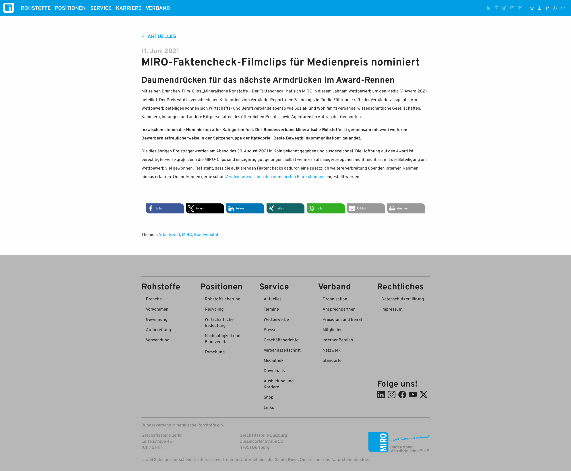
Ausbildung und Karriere (279, 383)
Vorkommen (157, 309)
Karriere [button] (128, 8)
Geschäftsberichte (281, 339)
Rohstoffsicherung (222, 298)
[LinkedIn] (488, 8)
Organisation (335, 298)
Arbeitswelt (169, 234)
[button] (165, 208)
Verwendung (158, 339)
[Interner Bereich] (555, 8)
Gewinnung (157, 319)
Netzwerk (332, 350)
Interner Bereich (338, 339)
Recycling (214, 309)
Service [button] (101, 8)
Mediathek (273, 360)
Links (269, 407)
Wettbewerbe (276, 319)
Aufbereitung (158, 329)
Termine (271, 309)
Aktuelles (161, 36)
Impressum (391, 309)
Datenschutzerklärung (402, 298)
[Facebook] (504, 8)
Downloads (274, 370)
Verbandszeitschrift (282, 350)
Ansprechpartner (339, 309)
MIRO (187, 234)
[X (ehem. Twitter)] (520, 8)
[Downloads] (539, 8)
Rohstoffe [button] (36, 8)
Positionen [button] (70, 8)
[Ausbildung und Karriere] (547, 8)
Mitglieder (332, 329)
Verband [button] (158, 8)
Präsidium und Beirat (342, 319)
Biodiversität (206, 234)
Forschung (215, 351)
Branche (154, 298)
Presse (270, 329)
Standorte (332, 360)
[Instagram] (496, 8)
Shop (268, 397)
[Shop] (532, 8)
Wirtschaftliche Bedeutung (219, 322)
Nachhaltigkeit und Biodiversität (222, 338)
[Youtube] (512, 8)
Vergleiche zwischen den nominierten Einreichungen (275, 176)
